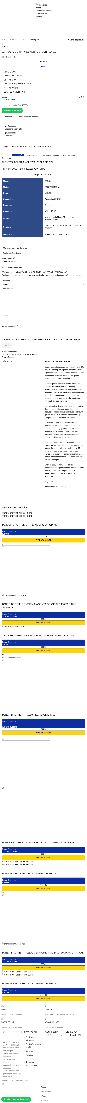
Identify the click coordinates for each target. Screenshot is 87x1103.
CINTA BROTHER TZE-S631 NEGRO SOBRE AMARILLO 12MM (38, 635)
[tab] (18, 155)
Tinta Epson (34, 40)
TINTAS (25, 40)
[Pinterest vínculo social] (43, 1)
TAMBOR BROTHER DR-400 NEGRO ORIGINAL (29, 524)
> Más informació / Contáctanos (14, 248)
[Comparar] (4, 520)
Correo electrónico (10, 326)
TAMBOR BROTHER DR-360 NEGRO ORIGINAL (29, 873)
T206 (47, 187)
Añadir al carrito (20, 105)
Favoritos (29, 1055)
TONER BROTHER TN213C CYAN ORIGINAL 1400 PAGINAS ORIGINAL (42, 952)
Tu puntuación (8, 280)
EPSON (15, 147)
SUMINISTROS (14, 40)
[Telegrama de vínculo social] (48, 1)
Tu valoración (8, 288)
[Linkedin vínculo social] (46, 1)
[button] (43, 540)
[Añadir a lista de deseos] (17, 520)
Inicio (4, 40)
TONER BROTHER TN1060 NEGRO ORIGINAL (28, 714)
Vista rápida (10, 520)
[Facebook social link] (38, 1)
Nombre (5, 316)
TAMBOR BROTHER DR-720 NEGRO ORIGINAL (29, 983)
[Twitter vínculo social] (41, 1)
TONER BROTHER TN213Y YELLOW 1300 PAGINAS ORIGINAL (38, 842)
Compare (29, 1051)
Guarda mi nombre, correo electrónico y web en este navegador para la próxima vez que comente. (41, 339)
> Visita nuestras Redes (11, 253)
